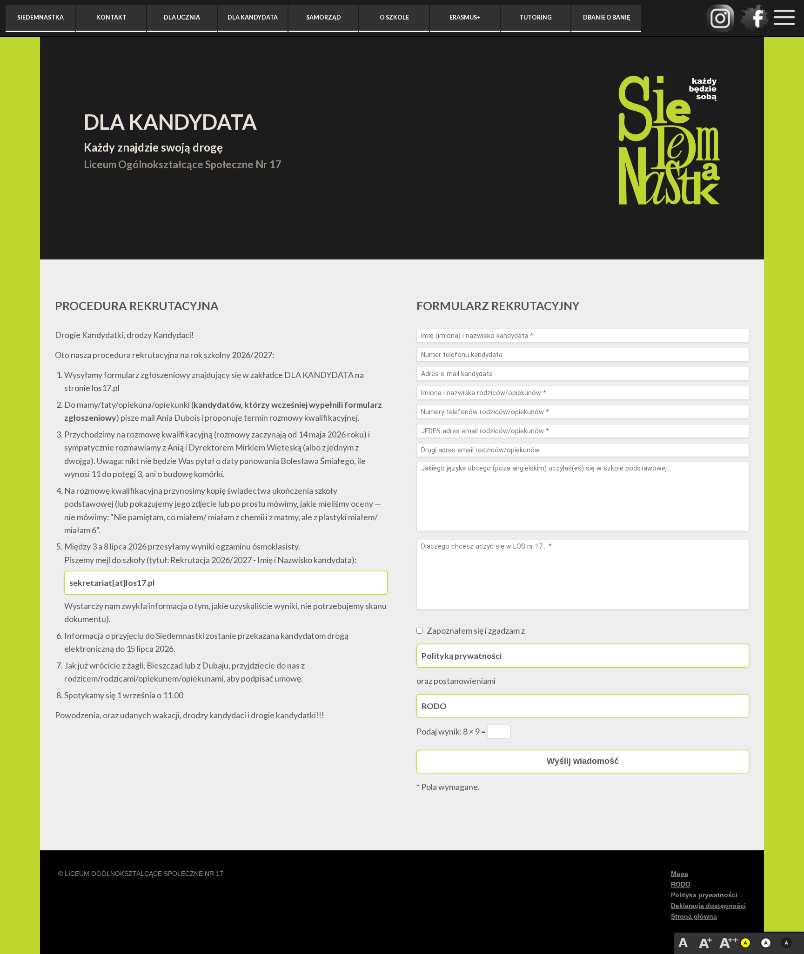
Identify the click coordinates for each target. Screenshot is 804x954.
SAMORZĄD (323, 17)
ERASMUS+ (465, 17)
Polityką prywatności (462, 655)
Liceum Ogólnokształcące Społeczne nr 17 (669, 141)
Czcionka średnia (706, 942)
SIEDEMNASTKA (40, 17)
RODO (434, 706)
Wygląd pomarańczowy (767, 942)
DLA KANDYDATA (253, 17)
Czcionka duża (729, 942)
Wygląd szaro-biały (788, 942)
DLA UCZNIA (182, 17)
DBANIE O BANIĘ (606, 17)
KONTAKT (111, 17)
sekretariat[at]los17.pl (112, 582)
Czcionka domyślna (683, 942)
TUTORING (535, 17)
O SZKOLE (394, 17)
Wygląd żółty (747, 942)
